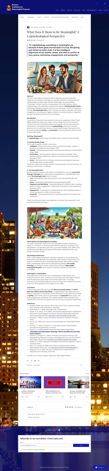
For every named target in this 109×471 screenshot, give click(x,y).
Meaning (46, 17)
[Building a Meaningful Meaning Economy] (30, 382)
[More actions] (81, 27)
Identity (39, 17)
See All (87, 373)
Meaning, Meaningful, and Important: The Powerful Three (77, 392)
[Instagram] (54, 430)
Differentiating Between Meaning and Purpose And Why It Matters (53, 392)
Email (22, 442)
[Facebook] (59, 430)
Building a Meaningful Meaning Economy (28, 392)
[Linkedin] (49, 430)
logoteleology (30, 17)
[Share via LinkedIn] (35, 360)
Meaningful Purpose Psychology (60, 17)
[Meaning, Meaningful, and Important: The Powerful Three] (78, 382)
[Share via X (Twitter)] (31, 360)
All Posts (22, 17)
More (82, 17)
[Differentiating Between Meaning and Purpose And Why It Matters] (54, 382)
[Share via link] (38, 360)
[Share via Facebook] (27, 360)
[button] (105, 3)
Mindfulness (75, 17)
